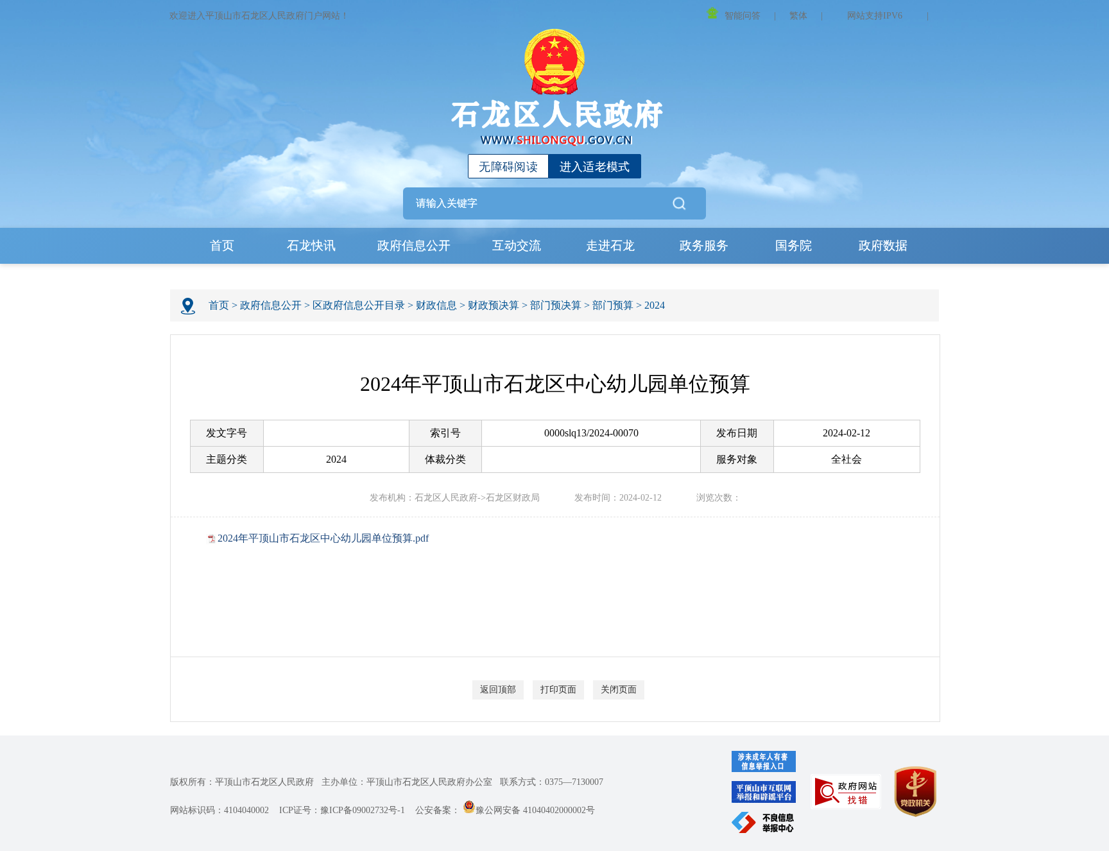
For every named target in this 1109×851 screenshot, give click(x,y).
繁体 (798, 16)
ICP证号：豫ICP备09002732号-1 (342, 810)
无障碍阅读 (508, 166)
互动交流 (516, 245)
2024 (654, 305)
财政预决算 (493, 305)
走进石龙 (610, 245)
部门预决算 (555, 305)
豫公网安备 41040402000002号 (535, 810)
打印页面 (558, 689)
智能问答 (743, 16)
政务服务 (704, 245)
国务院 (793, 245)
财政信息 (436, 305)
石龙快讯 (311, 245)
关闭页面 (619, 689)
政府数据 (883, 245)
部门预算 (612, 305)
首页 (222, 245)
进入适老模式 (595, 166)
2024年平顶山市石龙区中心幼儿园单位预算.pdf (323, 538)
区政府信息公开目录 (359, 305)
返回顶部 (498, 689)
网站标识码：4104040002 (219, 810)
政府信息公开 (414, 245)
